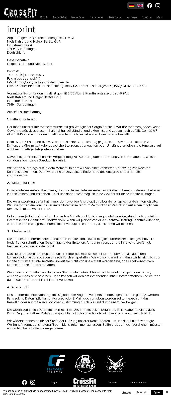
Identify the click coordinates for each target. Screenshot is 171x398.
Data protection (17, 393)
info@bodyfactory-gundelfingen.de (43, 82)
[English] (140, 5)
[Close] (167, 392)
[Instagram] (158, 5)
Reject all (141, 392)
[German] (131, 5)
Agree (157, 392)
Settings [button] (126, 392)
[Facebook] (149, 5)
